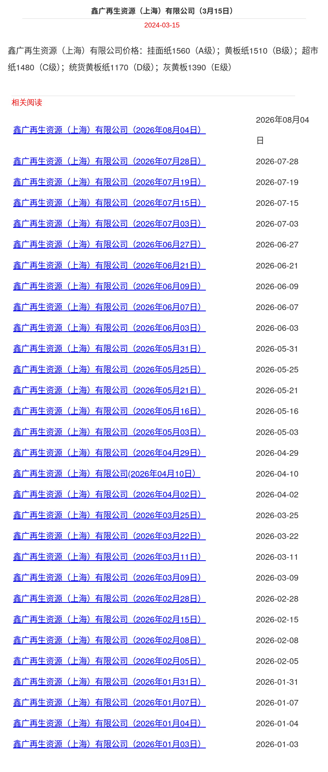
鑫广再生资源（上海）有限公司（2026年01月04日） (109, 723)
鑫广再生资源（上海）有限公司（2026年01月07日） (109, 702)
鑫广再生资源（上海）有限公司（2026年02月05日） (109, 660)
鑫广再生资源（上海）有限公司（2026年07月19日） (109, 181)
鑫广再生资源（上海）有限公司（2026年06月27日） (109, 244)
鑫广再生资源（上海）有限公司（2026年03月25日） (109, 514)
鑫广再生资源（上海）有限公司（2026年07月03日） (109, 223)
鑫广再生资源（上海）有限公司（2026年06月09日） (109, 286)
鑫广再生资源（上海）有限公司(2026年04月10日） (106, 473)
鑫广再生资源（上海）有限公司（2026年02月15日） (109, 619)
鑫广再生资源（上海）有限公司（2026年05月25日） (109, 369)
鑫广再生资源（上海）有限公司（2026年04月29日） (109, 452)
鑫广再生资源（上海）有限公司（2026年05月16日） (109, 410)
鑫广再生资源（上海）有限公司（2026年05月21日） (109, 389)
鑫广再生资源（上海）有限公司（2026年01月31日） (109, 681)
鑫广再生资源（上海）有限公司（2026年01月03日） (109, 743)
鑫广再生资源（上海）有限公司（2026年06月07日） (109, 306)
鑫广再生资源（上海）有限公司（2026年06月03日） (109, 327)
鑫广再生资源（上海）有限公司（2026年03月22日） (109, 535)
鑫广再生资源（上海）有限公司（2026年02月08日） (109, 639)
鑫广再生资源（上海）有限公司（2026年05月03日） (109, 431)
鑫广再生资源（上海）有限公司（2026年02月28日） (109, 598)
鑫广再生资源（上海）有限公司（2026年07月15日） (109, 202)
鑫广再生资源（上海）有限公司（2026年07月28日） (109, 161)
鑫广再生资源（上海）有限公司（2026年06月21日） (109, 265)
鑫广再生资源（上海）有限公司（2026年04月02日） (109, 494)
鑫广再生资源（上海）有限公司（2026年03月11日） (109, 556)
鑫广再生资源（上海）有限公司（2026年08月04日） (109, 129)
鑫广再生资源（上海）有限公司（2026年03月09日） (109, 577)
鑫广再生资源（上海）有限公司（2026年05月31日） (109, 348)
